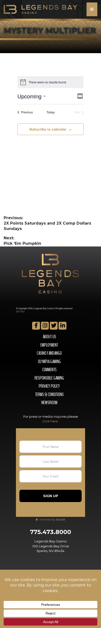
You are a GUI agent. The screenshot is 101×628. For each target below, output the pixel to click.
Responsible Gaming (49, 378)
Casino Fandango (49, 353)
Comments (49, 370)
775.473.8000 (50, 532)
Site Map (20, 311)
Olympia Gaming (49, 361)
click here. (50, 421)
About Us (49, 337)
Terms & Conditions (49, 394)
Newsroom (49, 402)
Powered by (51, 519)
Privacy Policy (49, 386)
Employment (49, 345)
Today (51, 112)
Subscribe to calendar (47, 129)
